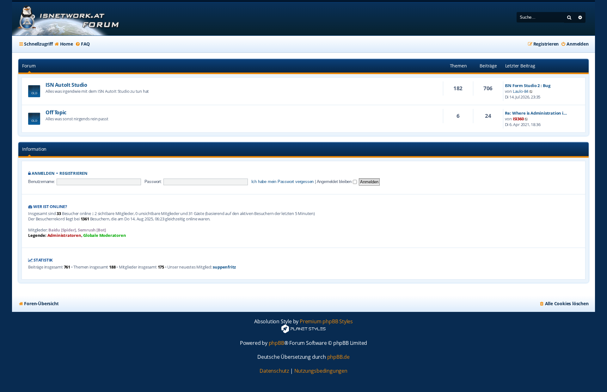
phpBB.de (338, 357)
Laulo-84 (520, 91)
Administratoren (64, 235)
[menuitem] (63, 44)
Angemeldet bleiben (335, 181)
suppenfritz (224, 267)
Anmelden (43, 173)
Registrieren (73, 173)
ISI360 (518, 119)
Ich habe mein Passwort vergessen (282, 181)
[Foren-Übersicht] (67, 19)
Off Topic (56, 112)
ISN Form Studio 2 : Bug (527, 85)
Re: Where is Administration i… (536, 113)
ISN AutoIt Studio (66, 84)
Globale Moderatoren (104, 235)
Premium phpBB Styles (326, 321)
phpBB (276, 343)
